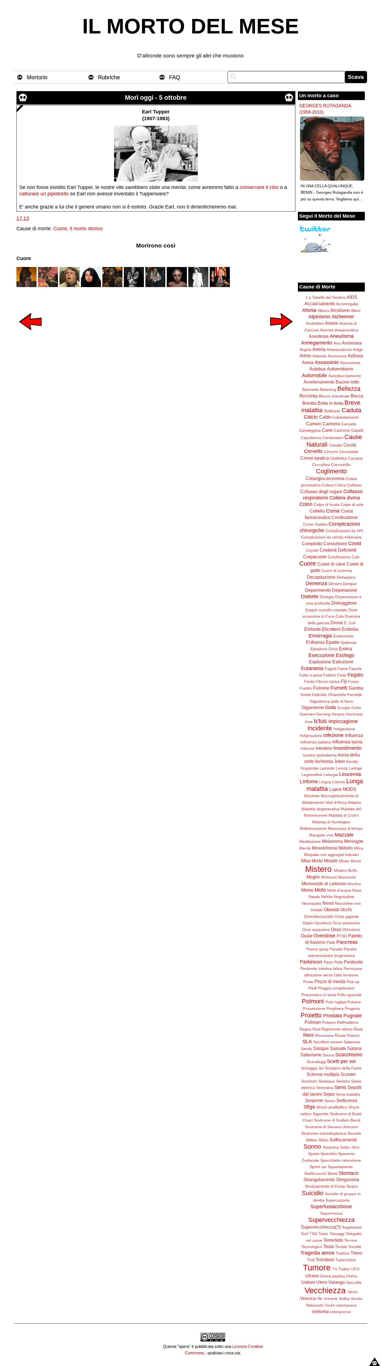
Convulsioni (335, 543)
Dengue (350, 583)
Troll (311, 1260)
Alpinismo (319, 316)
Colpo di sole (352, 504)
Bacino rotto (347, 381)
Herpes (338, 714)
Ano (337, 343)
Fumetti (339, 688)
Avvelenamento (318, 381)
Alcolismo (340, 310)
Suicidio (312, 1193)
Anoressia (352, 342)
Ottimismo (351, 929)
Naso (356, 890)
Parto (328, 962)
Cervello (313, 451)
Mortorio (37, 77)
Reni (308, 1035)
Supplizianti (352, 1227)
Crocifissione (339, 557)
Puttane (329, 1022)
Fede (341, 675)
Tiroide (341, 1246)
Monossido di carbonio (324, 883)
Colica (340, 485)
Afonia (309, 310)
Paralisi (336, 949)
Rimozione (324, 1035)
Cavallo (335, 445)
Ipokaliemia (327, 755)
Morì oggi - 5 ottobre (156, 97)
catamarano (346, 1305)
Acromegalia (347, 304)
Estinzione (342, 661)
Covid (354, 543)
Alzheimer (343, 316)
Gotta (356, 707)
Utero (321, 1282)
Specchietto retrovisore (340, 1160)
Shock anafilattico (331, 1107)
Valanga (336, 1282)
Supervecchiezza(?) (321, 1226)
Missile (331, 860)
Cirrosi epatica (314, 457)
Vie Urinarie (327, 1298)
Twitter (344, 1269)
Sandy (306, 1048)
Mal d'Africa (336, 802)
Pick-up (353, 981)
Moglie (313, 876)
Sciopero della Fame (343, 1068)
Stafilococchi (315, 1173)
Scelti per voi (341, 1061)
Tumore (317, 1267)
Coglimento (331, 471)
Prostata (332, 1015)
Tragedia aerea (317, 1253)
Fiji (344, 681)
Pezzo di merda (329, 981)
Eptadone (318, 649)
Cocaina (355, 458)
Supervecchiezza (331, 1219)
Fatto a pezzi (310, 675)
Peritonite (353, 961)
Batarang (328, 389)
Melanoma (332, 841)
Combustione (344, 517)
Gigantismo (313, 707)
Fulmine (321, 687)
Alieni (355, 310)
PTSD (342, 936)
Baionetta (310, 389)
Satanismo (311, 1054)
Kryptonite (310, 768)
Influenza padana (315, 742)
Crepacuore (315, 556)
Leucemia (350, 774)
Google (343, 707)
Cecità (349, 444)
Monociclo (347, 877)
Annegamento (316, 343)
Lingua (325, 782)
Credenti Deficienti (338, 549)
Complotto (312, 543)
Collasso (354, 485)
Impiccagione (343, 721)
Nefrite (327, 896)
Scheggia (309, 1068)
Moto (320, 890)
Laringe (355, 768)
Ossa (336, 929)
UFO (355, 1269)
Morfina (354, 884)
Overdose (324, 935)
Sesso (329, 1100)
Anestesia (319, 336)
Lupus (335, 789)
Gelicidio (319, 694)
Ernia (333, 649)
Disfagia (327, 597)
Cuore (60, 228)
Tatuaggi (336, 1233)
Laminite (327, 768)
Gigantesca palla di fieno (331, 701)
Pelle (338, 962)
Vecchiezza (325, 1290)
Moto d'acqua (339, 890)
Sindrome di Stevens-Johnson (331, 1127)
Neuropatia (311, 903)
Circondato (348, 451)
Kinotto (352, 761)
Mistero (318, 869)
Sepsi (329, 1093)
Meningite (353, 841)
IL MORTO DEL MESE (190, 26)
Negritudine (344, 896)
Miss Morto (312, 860)
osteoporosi (340, 1311)
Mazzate (344, 835)
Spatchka (328, 1153)
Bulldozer (332, 411)
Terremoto (333, 1240)
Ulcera (312, 1275)
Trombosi (325, 1259)
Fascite (355, 668)
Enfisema (315, 642)
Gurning (323, 714)
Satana (354, 1048)
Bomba (309, 403)
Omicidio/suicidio (319, 916)
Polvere (354, 1002)
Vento (353, 1292)
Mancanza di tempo (345, 828)
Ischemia (324, 761)
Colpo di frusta (326, 504)
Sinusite (354, 1133)
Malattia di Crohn (344, 815)
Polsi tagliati (335, 1002)
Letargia (331, 774)
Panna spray (317, 949)
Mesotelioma (324, 847)
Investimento (347, 748)
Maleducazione (313, 828)
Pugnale (352, 1015)
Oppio (308, 923)
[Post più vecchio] (281, 334)
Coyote (312, 550)
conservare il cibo (259, 187)
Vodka (344, 1298)
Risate (340, 1035)
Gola (330, 707)
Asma (308, 362)
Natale (314, 896)
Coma (332, 511)
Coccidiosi (321, 464)
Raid (316, 1029)
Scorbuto (309, 1081)
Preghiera (335, 1008)
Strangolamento (319, 1179)
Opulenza (322, 923)
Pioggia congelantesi (336, 988)
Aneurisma (342, 336)
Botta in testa (330, 403)
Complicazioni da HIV (344, 530)
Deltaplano (346, 577)
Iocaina (309, 755)
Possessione (314, 1008)
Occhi (346, 909)
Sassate (338, 1048)
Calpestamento (345, 417)
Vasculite (353, 1282)
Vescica (308, 1298)
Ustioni (308, 1282)
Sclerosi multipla (323, 1074)
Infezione (333, 735)
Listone (338, 782)
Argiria (305, 349)
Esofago (345, 655)
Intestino (323, 748)
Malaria (354, 802)
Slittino (311, 1140)
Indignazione (311, 735)
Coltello (317, 510)
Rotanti (353, 1035)
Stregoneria (347, 1179)
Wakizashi (315, 1305)
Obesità (331, 909)
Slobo (324, 1140)
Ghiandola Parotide (345, 694)
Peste (308, 981)
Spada (313, 1153)
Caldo (325, 416)
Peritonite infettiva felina (321, 968)
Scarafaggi (316, 1061)
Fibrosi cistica (328, 681)
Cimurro (331, 451)
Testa (328, 1246)
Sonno (312, 1146)
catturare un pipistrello (44, 193)
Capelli (357, 430)
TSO (313, 1233)
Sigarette (321, 1114)
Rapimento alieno (337, 1029)
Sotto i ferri (349, 1147)
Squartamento (340, 1166)
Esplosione (320, 661)
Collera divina (344, 498)
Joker (339, 761)
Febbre (329, 675)
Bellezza (348, 388)
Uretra (351, 1276)
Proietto (311, 1015)
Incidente (319, 728)
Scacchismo (348, 1054)
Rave (358, 1029)
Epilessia (348, 642)
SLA (307, 1041)
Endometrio (343, 636)
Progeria (352, 1008)
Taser (323, 1233)
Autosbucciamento (344, 375)
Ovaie (306, 935)
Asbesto (319, 356)
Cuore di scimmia (336, 570)
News (328, 903)
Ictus (320, 720)
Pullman (313, 1022)
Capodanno (311, 437)
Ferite (309, 681)
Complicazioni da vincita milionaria (331, 537)
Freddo (305, 688)
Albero (323, 310)
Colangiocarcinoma (325, 478)
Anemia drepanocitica (339, 330)
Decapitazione (321, 576)
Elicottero (331, 629)
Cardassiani (332, 437)
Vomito (357, 1298)
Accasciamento (320, 303)
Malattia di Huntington (331, 822)
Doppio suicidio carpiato (326, 610)
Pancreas (347, 942)
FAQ (174, 77)
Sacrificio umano (328, 1042)
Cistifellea (338, 458)
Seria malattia (348, 1094)
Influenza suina (347, 741)
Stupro (352, 1186)
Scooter (348, 1074)
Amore (331, 323)
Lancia (342, 768)
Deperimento (318, 590)
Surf (304, 1233)
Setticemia (346, 1100)
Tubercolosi (345, 1260)
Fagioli (330, 668)
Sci (321, 1068)
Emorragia (320, 636)
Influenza (354, 735)
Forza (353, 681)
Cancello (348, 424)
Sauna (328, 1055)
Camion (314, 423)
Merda (305, 848)
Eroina (345, 648)
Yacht (329, 1305)
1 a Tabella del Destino (325, 297)
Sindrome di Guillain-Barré (337, 1120)
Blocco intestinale (334, 396)
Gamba (356, 687)
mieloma (320, 1311)
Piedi (312, 988)
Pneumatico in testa (318, 995)
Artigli (358, 349)
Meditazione (310, 841)
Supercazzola (337, 1200)
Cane (327, 430)
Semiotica (324, 1087)
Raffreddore (347, 1022)
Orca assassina (346, 923)
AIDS (352, 297)
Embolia (350, 629)
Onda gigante (347, 916)
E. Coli (349, 623)
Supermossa (331, 1213)
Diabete (309, 596)
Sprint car (318, 1166)
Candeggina (310, 430)
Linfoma (309, 781)
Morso (307, 889)
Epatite (333, 642)
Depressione (344, 590)
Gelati (305, 694)
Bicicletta (309, 395)
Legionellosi (312, 774)
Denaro (335, 583)
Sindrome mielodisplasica (323, 1133)
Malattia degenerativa (321, 809)
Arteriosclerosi (339, 349)
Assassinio (327, 362)
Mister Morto (350, 861)
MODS (349, 789)
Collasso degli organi (321, 491)
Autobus (317, 368)
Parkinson (311, 962)
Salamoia (352, 1042)
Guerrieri (307, 714)
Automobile (314, 375)
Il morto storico (86, 228)
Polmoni (313, 1001)
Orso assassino (316, 929)
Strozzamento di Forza (325, 1186)
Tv (335, 1269)
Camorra (331, 423)
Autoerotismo (340, 368)
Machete (312, 796)
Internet (307, 748)
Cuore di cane (331, 563)
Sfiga (309, 1107)
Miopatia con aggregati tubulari (331, 854)
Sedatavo (326, 1081)
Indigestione (344, 729)
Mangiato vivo (321, 835)
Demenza (316, 583)
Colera (328, 485)
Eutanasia (312, 668)
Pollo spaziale (349, 995)
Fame (342, 668)
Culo (355, 557)
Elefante (312, 629)
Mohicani (329, 877)
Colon (305, 504)
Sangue (321, 1048)
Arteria (318, 349)
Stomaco (348, 1173)
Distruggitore (344, 602)
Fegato (355, 675)
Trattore (342, 1253)
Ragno (305, 1029)
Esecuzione (321, 655)
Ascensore (337, 356)
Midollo (345, 847)
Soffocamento (343, 1139)
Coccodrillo (341, 464)
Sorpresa (331, 1147)
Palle (331, 942)
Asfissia (355, 355)
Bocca (357, 395)
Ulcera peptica (332, 1276)
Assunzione (350, 362)
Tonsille (354, 1246)
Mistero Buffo (345, 870)
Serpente (314, 1100)
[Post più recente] (30, 334)
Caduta (351, 410)
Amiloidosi (315, 323)
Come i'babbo (315, 524)
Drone (337, 622)
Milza (358, 848)
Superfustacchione (331, 1206)
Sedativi (343, 1081)
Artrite (305, 355)
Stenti (332, 1173)
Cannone (342, 430)
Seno (340, 1087)
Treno (356, 1252)
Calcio (311, 417)
